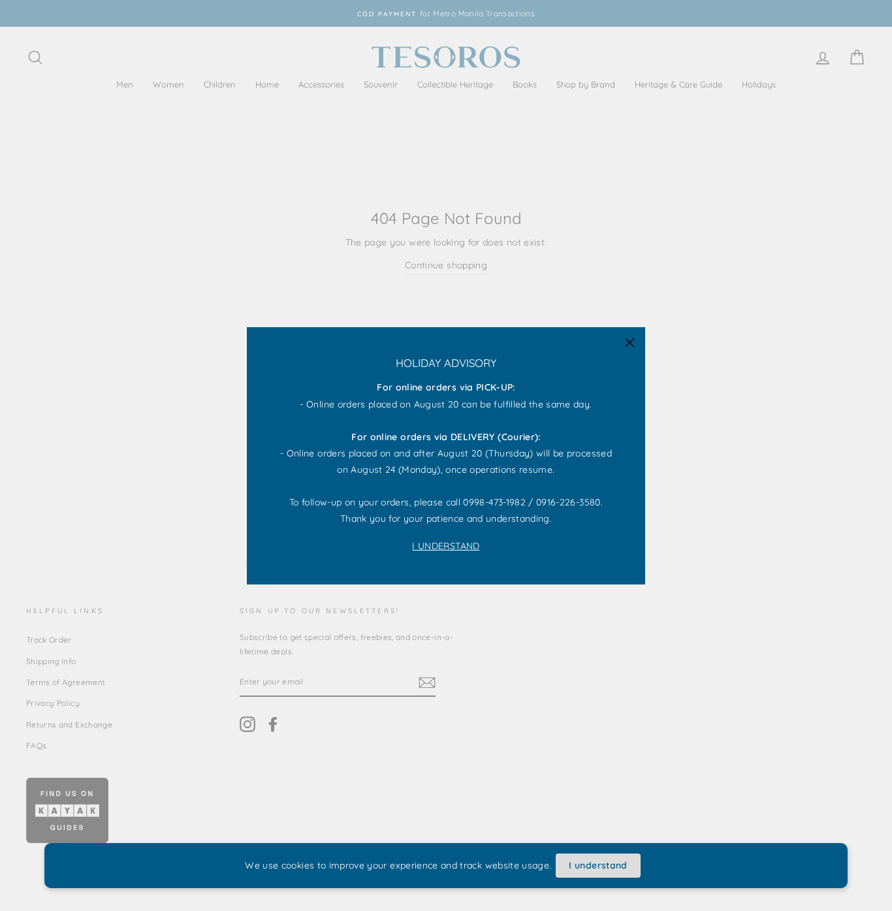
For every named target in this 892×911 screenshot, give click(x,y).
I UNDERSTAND (445, 545)
